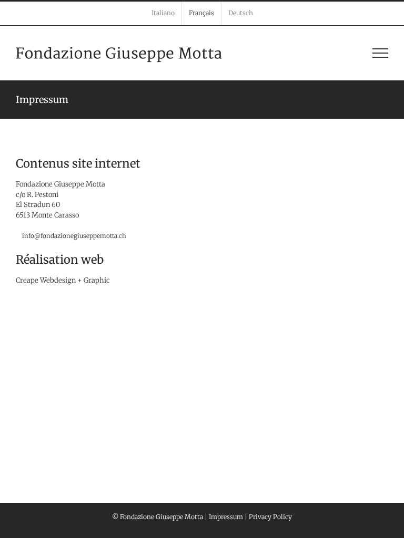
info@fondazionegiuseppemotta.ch (74, 236)
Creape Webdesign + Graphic (63, 280)
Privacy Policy (270, 517)
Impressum (226, 517)
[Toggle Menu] (380, 53)
